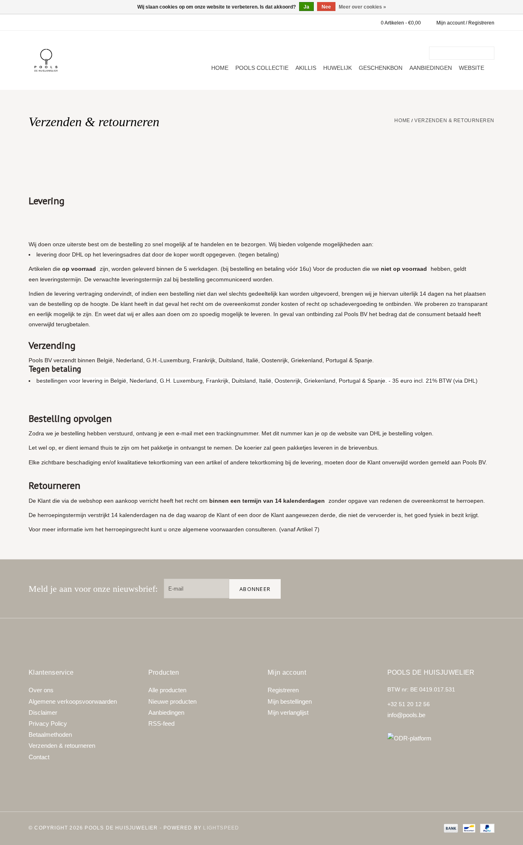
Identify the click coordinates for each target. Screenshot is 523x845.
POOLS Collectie (261, 68)
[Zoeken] (489, 53)
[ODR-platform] (441, 738)
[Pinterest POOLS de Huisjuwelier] (458, 588)
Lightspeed (221, 828)
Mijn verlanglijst (288, 712)
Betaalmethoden (50, 734)
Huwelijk (337, 68)
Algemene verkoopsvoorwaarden (73, 701)
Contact (39, 757)
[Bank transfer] (450, 828)
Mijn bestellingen (290, 701)
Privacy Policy (48, 723)
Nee (326, 7)
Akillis (305, 68)
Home (219, 68)
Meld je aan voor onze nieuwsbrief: (93, 588)
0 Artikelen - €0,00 (401, 23)
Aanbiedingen (430, 68)
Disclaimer (43, 712)
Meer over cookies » (362, 7)
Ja (306, 7)
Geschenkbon (380, 68)
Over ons (41, 690)
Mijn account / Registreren (465, 23)
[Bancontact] (468, 828)
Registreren (283, 690)
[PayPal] (485, 828)
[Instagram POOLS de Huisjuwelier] (484, 588)
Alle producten (167, 690)
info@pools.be (406, 714)
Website (471, 68)
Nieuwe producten (172, 701)
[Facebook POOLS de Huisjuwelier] (432, 588)
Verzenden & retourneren (454, 120)
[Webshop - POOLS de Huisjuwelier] (46, 60)
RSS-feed (161, 723)
